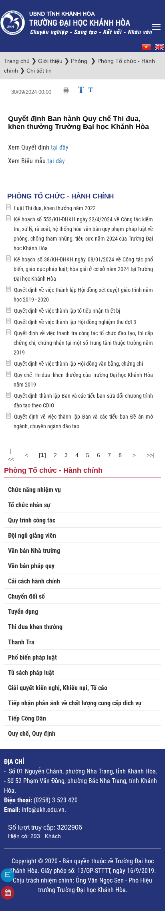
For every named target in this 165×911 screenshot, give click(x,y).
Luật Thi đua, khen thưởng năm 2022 (55, 208)
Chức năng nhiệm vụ (34, 490)
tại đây (58, 147)
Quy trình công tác (31, 520)
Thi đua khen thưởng (35, 627)
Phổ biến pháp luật (32, 657)
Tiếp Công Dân (27, 718)
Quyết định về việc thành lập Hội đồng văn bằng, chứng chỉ (78, 363)
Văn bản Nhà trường (34, 551)
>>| (151, 455)
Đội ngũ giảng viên (32, 535)
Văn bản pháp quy (31, 566)
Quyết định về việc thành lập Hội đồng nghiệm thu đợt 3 (75, 322)
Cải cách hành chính (34, 581)
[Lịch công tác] (7, 893)
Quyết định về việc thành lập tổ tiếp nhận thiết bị (67, 311)
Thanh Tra (21, 642)
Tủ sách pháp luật (31, 672)
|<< (11, 455)
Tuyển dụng (23, 611)
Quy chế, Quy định (31, 733)
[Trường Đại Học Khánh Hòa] (77, 20)
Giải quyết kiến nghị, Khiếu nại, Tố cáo (57, 688)
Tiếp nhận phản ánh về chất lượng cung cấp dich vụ (74, 703)
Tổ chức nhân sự (29, 505)
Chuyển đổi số (26, 596)
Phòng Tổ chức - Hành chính (60, 196)
